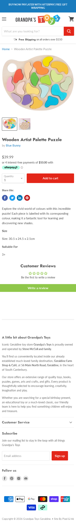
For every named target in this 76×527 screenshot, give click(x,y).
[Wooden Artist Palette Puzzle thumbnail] (9, 124)
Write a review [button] (38, 288)
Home (6, 49)
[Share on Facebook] (5, 198)
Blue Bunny (13, 145)
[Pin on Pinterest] (27, 198)
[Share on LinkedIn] (20, 198)
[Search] (69, 31)
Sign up (60, 456)
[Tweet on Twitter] (12, 198)
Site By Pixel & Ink (64, 518)
